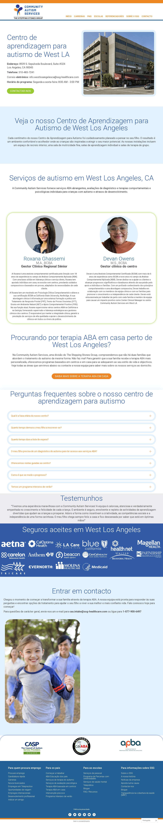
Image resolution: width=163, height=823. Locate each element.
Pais (89, 16)
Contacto (147, 16)
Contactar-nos (127, 786)
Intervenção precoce (55, 793)
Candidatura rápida (16, 776)
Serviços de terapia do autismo (60, 780)
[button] (81, 416)
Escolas (98, 16)
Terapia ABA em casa (55, 790)
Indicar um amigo (16, 799)
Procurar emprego (16, 773)
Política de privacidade (82, 809)
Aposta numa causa (130, 783)
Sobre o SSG (132, 16)
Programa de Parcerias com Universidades (96, 777)
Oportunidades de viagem (19, 790)
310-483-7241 (26, 72)
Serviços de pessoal (92, 773)
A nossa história (128, 776)
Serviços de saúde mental (95, 782)
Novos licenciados (16, 783)
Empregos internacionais (19, 793)
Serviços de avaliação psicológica (61, 783)
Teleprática (88, 785)
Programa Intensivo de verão (59, 796)
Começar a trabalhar (55, 773)
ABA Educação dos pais (56, 776)
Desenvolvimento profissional (21, 796)
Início (69, 16)
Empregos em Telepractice (20, 786)
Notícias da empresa (130, 780)
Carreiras (79, 16)
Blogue (86, 788)
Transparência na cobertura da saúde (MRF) (137, 794)
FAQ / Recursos (90, 792)
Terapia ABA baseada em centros (61, 786)
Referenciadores (115, 16)
